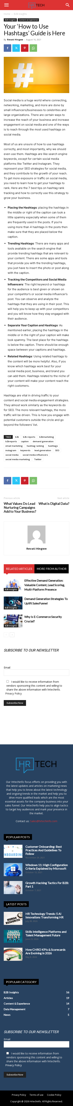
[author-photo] (36, 543)
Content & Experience (28, 20)
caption (25, 441)
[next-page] (12, 634)
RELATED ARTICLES (19, 568)
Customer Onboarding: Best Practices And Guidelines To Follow (43, 850)
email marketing (14, 445)
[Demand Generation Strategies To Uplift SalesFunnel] (13, 603)
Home (7, 14)
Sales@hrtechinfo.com (43, 821)
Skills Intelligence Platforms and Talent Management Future (45, 933)
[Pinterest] (24, 48)
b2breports (11, 441)
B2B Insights (20, 14)
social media (12, 454)
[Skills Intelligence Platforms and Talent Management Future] (13, 936)
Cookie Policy (54, 1094)
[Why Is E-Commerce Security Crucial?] (13, 620)
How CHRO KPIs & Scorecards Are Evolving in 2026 (45, 951)
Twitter (38, 459)
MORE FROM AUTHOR (51, 568)
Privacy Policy (13, 693)
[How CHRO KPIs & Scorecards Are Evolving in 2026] (13, 954)
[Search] (68, 5)
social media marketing (17, 459)
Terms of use (36, 1094)
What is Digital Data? (54, 504)
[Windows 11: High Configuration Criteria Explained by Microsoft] (13, 869)
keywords (25, 450)
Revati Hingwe (15, 39)
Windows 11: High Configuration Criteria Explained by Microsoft (46, 866)
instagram (10, 450)
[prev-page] (6, 634)
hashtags (53, 445)
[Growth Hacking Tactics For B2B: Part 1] (13, 887)
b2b (17, 436)
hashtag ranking (35, 445)
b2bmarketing (46, 436)
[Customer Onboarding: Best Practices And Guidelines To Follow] (13, 851)
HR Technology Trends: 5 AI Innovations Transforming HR (44, 915)
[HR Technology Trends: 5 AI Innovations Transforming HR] (13, 918)
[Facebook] (7, 48)
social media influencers (35, 454)
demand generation (43, 441)
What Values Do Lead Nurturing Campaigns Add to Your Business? (20, 507)
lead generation (42, 450)
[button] (6, 5)
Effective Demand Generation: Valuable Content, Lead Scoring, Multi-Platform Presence (44, 585)
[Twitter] (16, 48)
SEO (57, 450)
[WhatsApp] (33, 48)
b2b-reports (29, 436)
